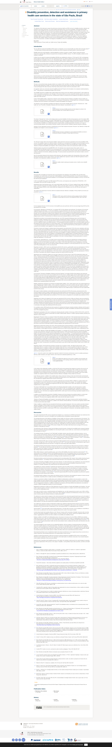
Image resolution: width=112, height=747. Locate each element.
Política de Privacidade (77, 744)
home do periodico (25, 6)
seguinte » (58, 6)
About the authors (73, 21)
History (23, 36)
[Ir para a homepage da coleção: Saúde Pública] (24, 1)
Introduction (25, 28)
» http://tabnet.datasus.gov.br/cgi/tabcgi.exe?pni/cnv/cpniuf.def (48, 624)
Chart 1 (74, 104)
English (91, 1)
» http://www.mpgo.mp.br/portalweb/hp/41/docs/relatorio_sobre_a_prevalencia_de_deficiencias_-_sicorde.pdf (56, 570)
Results (24, 31)
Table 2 (36, 353)
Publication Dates (25, 35)
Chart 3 (59, 157)
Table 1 (41, 191)
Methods (24, 29)
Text (23, 26)
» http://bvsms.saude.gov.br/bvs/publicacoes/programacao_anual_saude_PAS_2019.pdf (52, 559)
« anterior (43, 6)
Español (86, 1)
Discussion (25, 32)
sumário (35, 6)
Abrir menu (21, 2)
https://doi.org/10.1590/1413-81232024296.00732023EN (66, 9)
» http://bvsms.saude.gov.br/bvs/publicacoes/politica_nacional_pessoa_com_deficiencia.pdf (53, 580)
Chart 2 (56, 127)
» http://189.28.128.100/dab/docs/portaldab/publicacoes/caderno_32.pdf (49, 610)
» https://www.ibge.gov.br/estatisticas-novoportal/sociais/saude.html (49, 597)
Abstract (24, 25)
